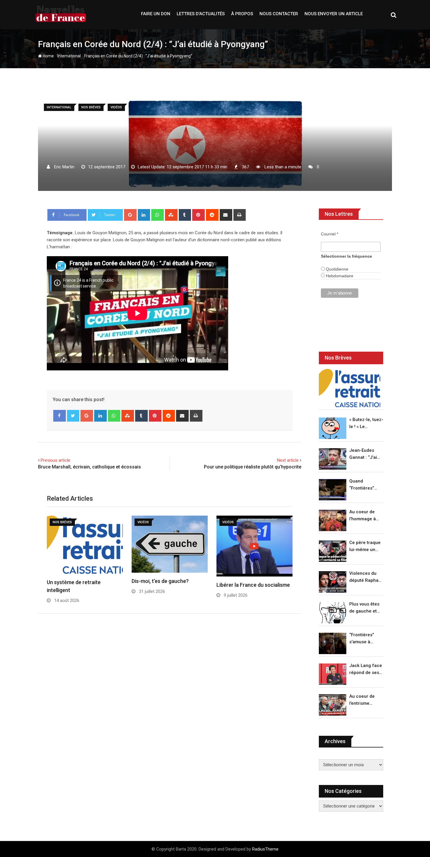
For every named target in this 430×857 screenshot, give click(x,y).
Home (48, 56)
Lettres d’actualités (201, 13)
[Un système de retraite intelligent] (349, 388)
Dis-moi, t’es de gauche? (160, 581)
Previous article (55, 460)
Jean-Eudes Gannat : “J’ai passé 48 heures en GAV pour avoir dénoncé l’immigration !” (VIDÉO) (364, 454)
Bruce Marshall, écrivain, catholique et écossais (89, 467)
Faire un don (155, 13)
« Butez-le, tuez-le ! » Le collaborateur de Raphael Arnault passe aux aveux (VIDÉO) (366, 423)
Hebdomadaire (339, 275)
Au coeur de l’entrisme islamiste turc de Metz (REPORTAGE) (363, 700)
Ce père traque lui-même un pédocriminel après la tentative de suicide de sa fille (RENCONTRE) (365, 546)
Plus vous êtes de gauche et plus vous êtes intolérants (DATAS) (364, 608)
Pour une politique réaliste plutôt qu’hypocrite (252, 467)
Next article (288, 460)
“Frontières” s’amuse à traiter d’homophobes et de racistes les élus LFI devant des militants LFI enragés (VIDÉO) (364, 638)
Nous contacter (278, 13)
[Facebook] (59, 416)
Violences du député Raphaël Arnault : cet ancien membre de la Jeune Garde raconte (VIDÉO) (365, 577)
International (69, 56)
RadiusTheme (265, 849)
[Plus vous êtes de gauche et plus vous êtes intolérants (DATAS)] (332, 612)
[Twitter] (73, 416)
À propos (242, 13)
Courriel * (329, 234)
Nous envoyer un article (334, 13)
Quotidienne (336, 269)
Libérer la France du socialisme (253, 585)
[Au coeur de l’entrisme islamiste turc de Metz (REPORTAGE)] (332, 705)
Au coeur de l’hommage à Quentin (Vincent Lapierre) (362, 515)
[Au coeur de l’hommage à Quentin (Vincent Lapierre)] (332, 520)
